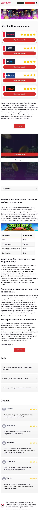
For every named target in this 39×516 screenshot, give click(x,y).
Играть (19, 126)
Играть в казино (19, 154)
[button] (19, 188)
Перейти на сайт (19, 40)
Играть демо (20, 3)
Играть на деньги (30, 3)
